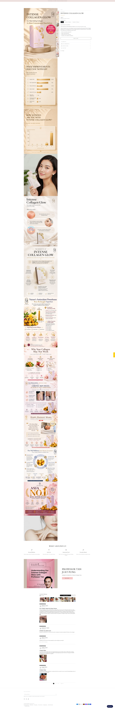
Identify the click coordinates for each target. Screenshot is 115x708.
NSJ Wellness (63, 11)
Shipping (62, 18)
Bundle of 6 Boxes (68, 22)
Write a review (65, 595)
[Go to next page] (63, 683)
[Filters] (72, 595)
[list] (57, 552)
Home (61, 9)
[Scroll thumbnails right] (74, 599)
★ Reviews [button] (114, 355)
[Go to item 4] (56, 599)
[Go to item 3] (52, 599)
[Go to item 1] (42, 599)
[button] (43, 619)
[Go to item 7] (71, 599)
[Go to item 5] (61, 599)
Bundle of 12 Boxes (76, 22)
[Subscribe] (56, 694)
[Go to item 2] (47, 599)
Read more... (67, 578)
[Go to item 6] (66, 599)
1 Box (62, 22)
